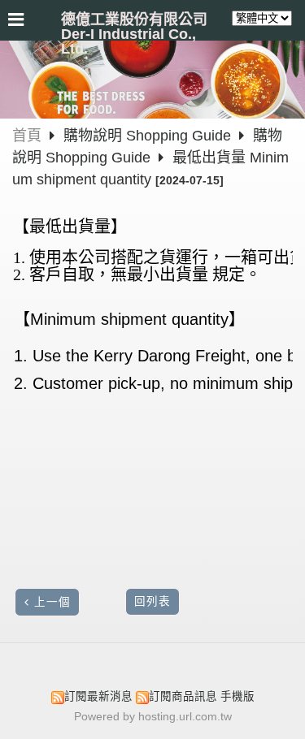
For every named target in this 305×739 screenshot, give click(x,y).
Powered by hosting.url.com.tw (153, 717)
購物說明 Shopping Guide (149, 135)
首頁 (26, 135)
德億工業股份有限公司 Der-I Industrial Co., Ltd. (134, 34)
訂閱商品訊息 (183, 696)
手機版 (237, 696)
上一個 (52, 602)
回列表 (152, 601)
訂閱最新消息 (98, 696)
